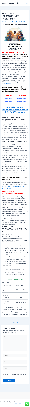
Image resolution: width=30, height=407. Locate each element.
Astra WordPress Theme (15, 403)
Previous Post (15, 319)
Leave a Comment (6, 21)
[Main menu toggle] (26, 3)
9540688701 (7, 83)
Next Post (15, 322)
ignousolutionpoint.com (12, 3)
